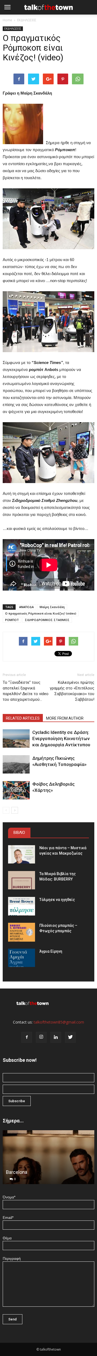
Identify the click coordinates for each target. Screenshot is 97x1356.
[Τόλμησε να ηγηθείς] (21, 906)
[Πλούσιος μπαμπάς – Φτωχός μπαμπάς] (21, 932)
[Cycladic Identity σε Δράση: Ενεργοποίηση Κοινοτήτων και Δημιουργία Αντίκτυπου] (16, 738)
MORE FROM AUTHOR (65, 718)
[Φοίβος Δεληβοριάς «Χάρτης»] (16, 790)
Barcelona (16, 1172)
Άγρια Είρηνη (50, 951)
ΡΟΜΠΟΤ (12, 620)
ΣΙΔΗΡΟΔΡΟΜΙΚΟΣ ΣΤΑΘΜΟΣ (47, 620)
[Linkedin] (55, 1037)
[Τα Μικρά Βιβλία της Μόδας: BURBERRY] (21, 880)
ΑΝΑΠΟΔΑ (26, 607)
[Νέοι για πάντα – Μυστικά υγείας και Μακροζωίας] (21, 854)
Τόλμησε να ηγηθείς (57, 899)
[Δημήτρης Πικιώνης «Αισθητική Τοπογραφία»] (16, 764)
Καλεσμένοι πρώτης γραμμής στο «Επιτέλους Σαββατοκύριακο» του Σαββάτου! (72, 691)
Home (7, 20)
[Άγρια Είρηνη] (21, 958)
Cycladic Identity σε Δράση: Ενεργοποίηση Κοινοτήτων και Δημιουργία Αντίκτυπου (61, 738)
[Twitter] (70, 1037)
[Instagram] (41, 1037)
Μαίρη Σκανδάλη (52, 607)
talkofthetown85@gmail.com (59, 1022)
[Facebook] (26, 1037)
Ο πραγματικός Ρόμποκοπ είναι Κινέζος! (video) (40, 613)
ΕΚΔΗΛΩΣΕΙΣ (26, 20)
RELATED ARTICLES (23, 718)
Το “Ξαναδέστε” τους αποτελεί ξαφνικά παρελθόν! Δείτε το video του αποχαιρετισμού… (25, 691)
